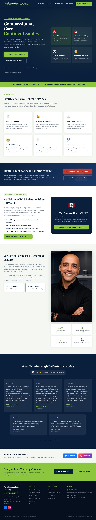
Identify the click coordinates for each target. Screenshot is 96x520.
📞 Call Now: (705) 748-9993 (77, 172)
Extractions (32, 504)
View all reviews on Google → (48, 440)
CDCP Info (51, 495)
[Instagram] (9, 507)
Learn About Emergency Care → (78, 177)
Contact (69, 4)
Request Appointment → (15, 61)
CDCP (49, 4)
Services (41, 4)
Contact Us (51, 498)
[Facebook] (5, 507)
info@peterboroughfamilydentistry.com (79, 492)
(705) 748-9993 (72, 490)
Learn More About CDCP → (18, 236)
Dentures (32, 501)
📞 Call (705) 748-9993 (15, 54)
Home (50, 490)
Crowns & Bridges (34, 492)
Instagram (86, 455)
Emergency (58, 4)
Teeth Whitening (34, 498)
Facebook (71, 455)
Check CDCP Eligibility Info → (71, 227)
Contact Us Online (83, 471)
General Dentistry (34, 490)
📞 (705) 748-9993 (84, 4)
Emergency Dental (54, 492)
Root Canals (33, 495)
